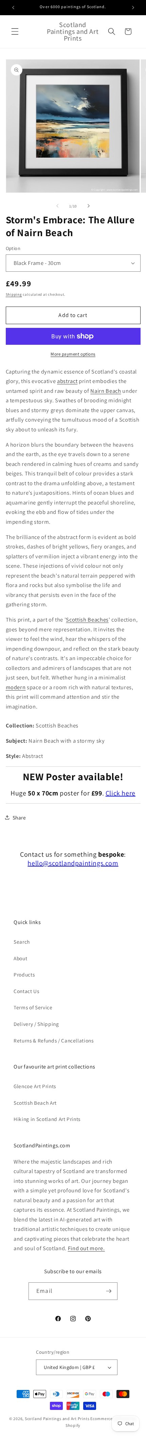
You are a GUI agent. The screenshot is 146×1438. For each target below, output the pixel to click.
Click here (120, 793)
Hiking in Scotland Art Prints (47, 1119)
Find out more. (86, 1248)
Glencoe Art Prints (35, 1086)
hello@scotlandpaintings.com (73, 863)
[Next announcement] (133, 7)
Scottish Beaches (87, 619)
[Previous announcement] (13, 7)
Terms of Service (33, 1007)
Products (24, 974)
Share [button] (19, 817)
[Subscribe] (109, 1291)
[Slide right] (88, 206)
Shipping (14, 294)
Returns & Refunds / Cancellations (54, 1040)
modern (16, 687)
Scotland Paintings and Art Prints (57, 1418)
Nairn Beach (105, 391)
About (20, 958)
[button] (15, 31)
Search (22, 941)
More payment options (73, 354)
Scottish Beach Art (35, 1102)
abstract (67, 381)
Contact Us (26, 991)
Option (13, 248)
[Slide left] (57, 206)
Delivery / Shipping (36, 1023)
